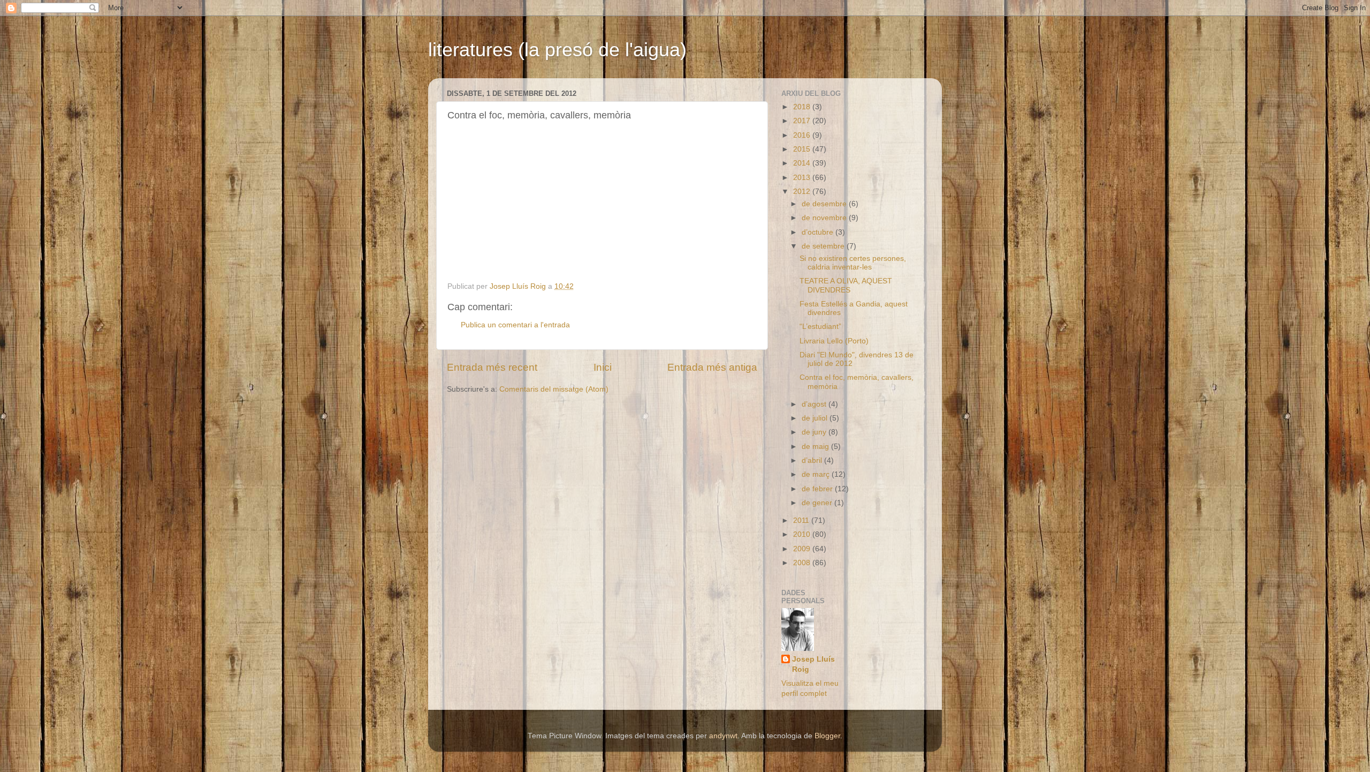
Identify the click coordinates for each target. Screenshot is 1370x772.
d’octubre (818, 232)
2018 (802, 107)
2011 (802, 520)
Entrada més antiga (712, 367)
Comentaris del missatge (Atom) (553, 389)
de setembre (824, 246)
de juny (815, 432)
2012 (802, 192)
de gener (818, 503)
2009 (802, 549)
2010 (802, 534)
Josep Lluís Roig (813, 664)
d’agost (815, 404)
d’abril (813, 460)
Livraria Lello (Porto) (834, 341)
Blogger (827, 736)
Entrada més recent (492, 367)
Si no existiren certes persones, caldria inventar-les (853, 262)
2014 (802, 163)
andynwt (723, 736)
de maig (816, 447)
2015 (802, 149)
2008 (802, 563)
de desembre (825, 204)
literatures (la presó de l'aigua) (557, 50)
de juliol (815, 418)
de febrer (818, 489)
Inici (602, 367)
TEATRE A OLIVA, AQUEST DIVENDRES (846, 285)
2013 (802, 178)
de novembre (825, 218)
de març (817, 474)
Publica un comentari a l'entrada (515, 325)
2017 (802, 121)
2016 (802, 135)
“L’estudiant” (820, 327)
